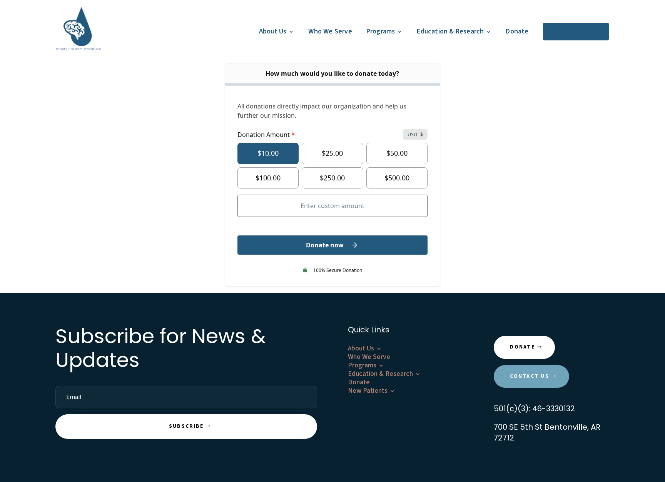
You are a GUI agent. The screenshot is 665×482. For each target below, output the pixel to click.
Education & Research (450, 31)
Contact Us (529, 376)
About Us (273, 31)
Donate (517, 31)
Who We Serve (330, 31)
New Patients (572, 31)
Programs (380, 31)
